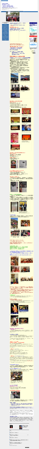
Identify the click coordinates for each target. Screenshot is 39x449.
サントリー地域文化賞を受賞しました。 (33, 29)
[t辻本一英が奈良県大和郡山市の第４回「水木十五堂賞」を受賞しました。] (33, 35)
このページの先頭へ (27, 447)
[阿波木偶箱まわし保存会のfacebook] (33, 45)
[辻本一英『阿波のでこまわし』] (33, 40)
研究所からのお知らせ (5, 28)
